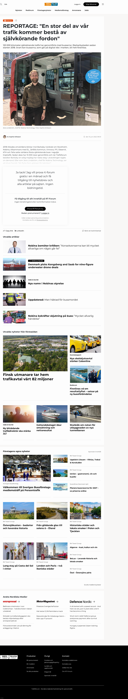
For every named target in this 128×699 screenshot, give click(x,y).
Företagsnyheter (44, 10)
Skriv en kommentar (92, 231)
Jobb (87, 10)
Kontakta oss (66, 664)
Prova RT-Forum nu (35, 209)
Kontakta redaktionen (69, 660)
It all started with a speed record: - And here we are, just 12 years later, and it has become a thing (85, 608)
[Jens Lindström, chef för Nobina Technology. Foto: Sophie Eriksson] (52, 89)
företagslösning (42, 220)
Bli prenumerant (32, 660)
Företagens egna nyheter (16, 451)
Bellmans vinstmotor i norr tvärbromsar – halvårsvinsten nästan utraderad (17, 608)
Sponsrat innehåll (50, 675)
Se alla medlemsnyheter (92, 585)
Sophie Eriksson (15, 137)
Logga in (45, 213)
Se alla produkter (32, 671)
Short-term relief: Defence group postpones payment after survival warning (83, 618)
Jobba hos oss (67, 668)
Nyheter (18, 10)
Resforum (30, 10)
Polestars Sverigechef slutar (47, 606)
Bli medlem (31, 664)
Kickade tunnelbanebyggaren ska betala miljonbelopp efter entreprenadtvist (16, 618)
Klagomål (47, 672)
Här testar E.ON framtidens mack (49, 611)
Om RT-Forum (67, 671)
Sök (5, 4)
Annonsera (76, 10)
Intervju (9, 20)
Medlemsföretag (61, 10)
